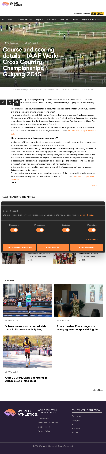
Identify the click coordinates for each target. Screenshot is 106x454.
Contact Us (43, 418)
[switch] (40, 230)
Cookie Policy (86, 215)
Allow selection (53, 247)
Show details (92, 239)
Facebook (76, 416)
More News (98, 390)
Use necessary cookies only (19, 247)
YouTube (76, 428)
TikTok (75, 432)
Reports (39, 19)
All (3, 19)
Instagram (76, 420)
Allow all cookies (86, 247)
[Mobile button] (24, 4)
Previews (51, 19)
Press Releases (25, 19)
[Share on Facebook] (3, 102)
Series (75, 19)
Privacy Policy (44, 431)
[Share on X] (10, 102)
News (11, 19)
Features (64, 19)
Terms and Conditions (48, 422)
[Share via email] (17, 102)
